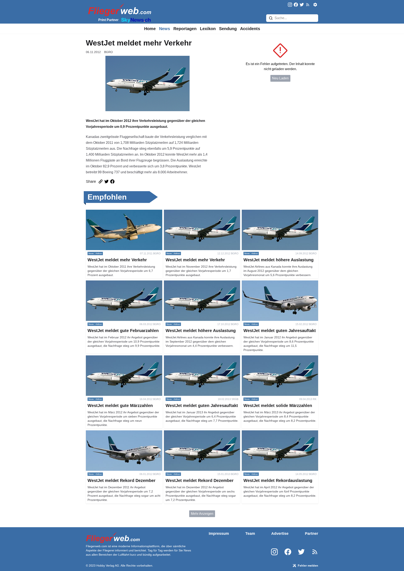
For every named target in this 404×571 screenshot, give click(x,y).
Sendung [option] (228, 28)
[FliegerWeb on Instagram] (290, 5)
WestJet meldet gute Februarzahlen (112, 283)
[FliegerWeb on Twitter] (302, 5)
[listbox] (149, 28)
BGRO (108, 52)
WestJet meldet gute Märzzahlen (110, 358)
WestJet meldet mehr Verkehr (108, 212)
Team (250, 533)
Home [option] (150, 28)
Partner (311, 533)
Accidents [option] (250, 28)
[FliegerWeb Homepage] (119, 9)
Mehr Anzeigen (202, 513)
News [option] (164, 28)
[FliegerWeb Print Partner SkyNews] (135, 20)
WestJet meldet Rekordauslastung (267, 433)
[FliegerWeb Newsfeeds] (308, 5)
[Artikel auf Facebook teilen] (112, 181)
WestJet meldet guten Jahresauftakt (268, 283)
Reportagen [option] (185, 28)
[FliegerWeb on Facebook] (296, 5)
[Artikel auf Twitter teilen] (106, 181)
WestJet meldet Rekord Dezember (111, 433)
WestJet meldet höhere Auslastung (268, 212)
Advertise (279, 533)
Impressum (219, 533)
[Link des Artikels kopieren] (100, 181)
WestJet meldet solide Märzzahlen (267, 358)
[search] (271, 18)
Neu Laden (280, 78)
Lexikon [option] (208, 28)
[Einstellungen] (315, 5)
